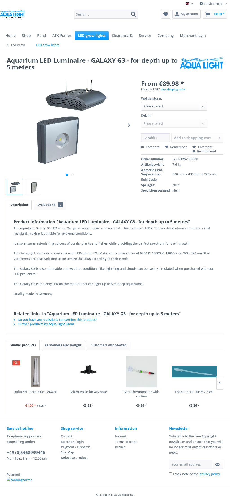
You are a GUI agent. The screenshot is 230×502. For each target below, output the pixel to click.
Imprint (120, 436)
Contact (66, 436)
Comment (204, 147)
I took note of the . (197, 474)
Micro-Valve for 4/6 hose (88, 392)
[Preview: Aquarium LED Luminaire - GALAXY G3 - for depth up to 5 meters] (14, 187)
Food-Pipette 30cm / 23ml (194, 392)
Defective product (74, 457)
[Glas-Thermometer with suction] (141, 371)
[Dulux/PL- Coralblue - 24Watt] (36, 371)
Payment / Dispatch (75, 447)
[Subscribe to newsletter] (217, 464)
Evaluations (49, 205)
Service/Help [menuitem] (213, 4)
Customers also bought (63, 345)
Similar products (23, 345)
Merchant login (72, 442)
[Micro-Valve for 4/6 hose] (89, 371)
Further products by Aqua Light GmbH (46, 324)
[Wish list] (165, 14)
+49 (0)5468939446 (26, 452)
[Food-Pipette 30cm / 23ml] (194, 371)
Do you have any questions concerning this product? (57, 319)
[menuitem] (106, 14)
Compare (152, 147)
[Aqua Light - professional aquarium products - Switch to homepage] (13, 17)
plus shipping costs (173, 89)
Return (120, 447)
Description (19, 205)
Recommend (206, 151)
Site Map (67, 452)
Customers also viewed (108, 345)
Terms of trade (126, 442)
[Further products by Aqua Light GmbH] (201, 65)
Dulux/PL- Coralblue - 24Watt (36, 392)
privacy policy (209, 474)
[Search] (133, 14)
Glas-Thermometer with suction (141, 394)
